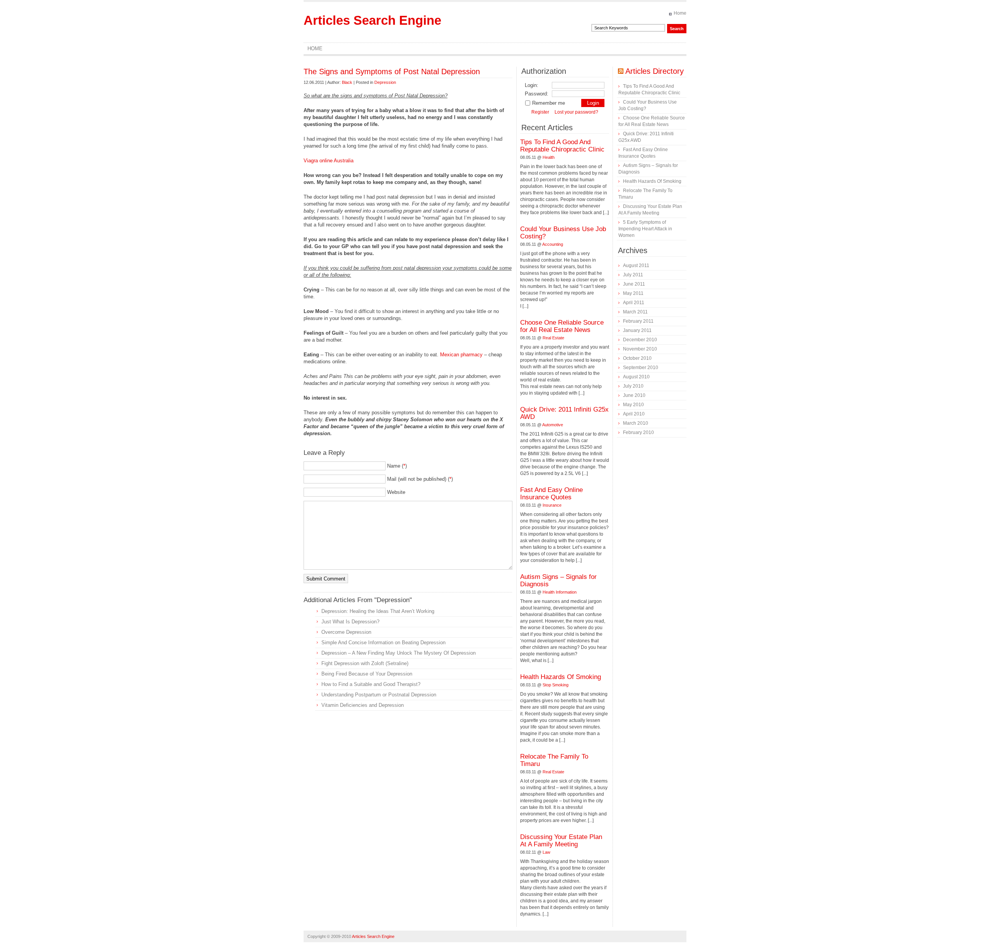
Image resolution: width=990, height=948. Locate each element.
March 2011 (635, 312)
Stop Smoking (555, 684)
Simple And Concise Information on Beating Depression (383, 642)
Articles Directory (654, 71)
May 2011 (633, 293)
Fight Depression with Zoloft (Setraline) (364, 663)
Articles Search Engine (372, 20)
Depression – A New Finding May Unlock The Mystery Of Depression (398, 653)
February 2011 (638, 321)
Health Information (560, 592)
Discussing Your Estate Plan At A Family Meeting (561, 840)
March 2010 (635, 423)
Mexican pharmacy (461, 354)
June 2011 (634, 284)
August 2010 (636, 377)
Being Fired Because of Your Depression (366, 674)
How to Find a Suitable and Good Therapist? (370, 684)
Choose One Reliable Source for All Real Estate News (562, 326)
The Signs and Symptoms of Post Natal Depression (392, 71)
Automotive (552, 424)
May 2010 (633, 404)
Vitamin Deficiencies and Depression (362, 705)
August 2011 (636, 265)
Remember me (548, 103)
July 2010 (633, 386)
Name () (397, 466)
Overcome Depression (346, 632)
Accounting (552, 244)
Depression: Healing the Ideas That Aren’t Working (377, 611)
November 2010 (640, 349)
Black (347, 82)
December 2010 (640, 339)
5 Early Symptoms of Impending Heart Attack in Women (645, 229)
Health (549, 157)
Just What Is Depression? (350, 622)
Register (540, 112)
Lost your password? (576, 112)
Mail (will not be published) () (420, 479)
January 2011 (637, 330)
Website (396, 492)
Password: (536, 94)
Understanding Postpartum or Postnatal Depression (378, 695)
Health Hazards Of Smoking (560, 677)
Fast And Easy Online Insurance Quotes (551, 493)
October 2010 (637, 358)
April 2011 (633, 302)
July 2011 (633, 274)
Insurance (552, 505)
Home (680, 13)
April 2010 (634, 414)
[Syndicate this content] (620, 71)
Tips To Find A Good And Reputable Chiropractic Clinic (562, 145)
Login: (531, 85)
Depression (385, 82)
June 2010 (634, 395)
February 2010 (638, 432)
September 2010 (640, 367)
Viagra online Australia (328, 160)
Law (546, 852)
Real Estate (553, 337)
